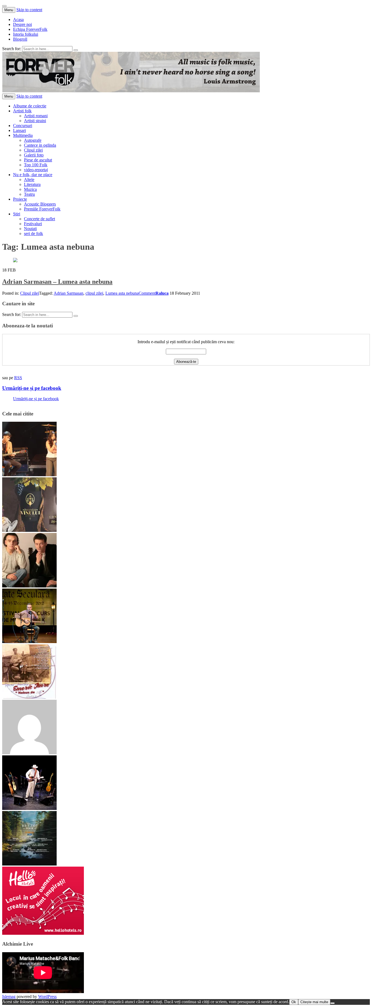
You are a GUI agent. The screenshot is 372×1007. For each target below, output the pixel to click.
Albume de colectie (29, 106)
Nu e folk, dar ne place (32, 174)
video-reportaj (36, 169)
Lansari (19, 130)
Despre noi (22, 24)
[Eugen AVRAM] (29, 752)
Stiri (16, 214)
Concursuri (22, 125)
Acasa (18, 19)
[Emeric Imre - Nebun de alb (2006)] (29, 697)
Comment (147, 293)
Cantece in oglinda (40, 145)
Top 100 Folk (35, 164)
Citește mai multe (314, 1002)
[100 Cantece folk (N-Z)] (29, 586)
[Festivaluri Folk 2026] (29, 474)
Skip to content (29, 9)
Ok (293, 1002)
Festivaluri (33, 223)
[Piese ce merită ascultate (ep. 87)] (29, 641)
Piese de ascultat (38, 160)
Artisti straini (35, 120)
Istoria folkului (25, 34)
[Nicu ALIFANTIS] (29, 808)
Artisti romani (36, 115)
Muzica (30, 189)
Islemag (9, 996)
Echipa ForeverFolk (30, 29)
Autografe (32, 140)
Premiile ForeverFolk (42, 209)
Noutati (30, 228)
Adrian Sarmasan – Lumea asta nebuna (57, 281)
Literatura (32, 184)
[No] (332, 1003)
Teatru (29, 194)
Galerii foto (34, 155)
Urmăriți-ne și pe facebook (31, 388)
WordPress (47, 996)
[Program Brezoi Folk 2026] (29, 864)
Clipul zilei (33, 150)
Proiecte (20, 199)
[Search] (76, 50)
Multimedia (23, 135)
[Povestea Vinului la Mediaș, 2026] (29, 530)
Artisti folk (22, 110)
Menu (8, 10)
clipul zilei (94, 293)
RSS (18, 377)
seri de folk (33, 233)
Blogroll (20, 39)
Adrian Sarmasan (68, 293)
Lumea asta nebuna (122, 293)
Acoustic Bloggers (40, 204)
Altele (29, 179)
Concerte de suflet (39, 218)
